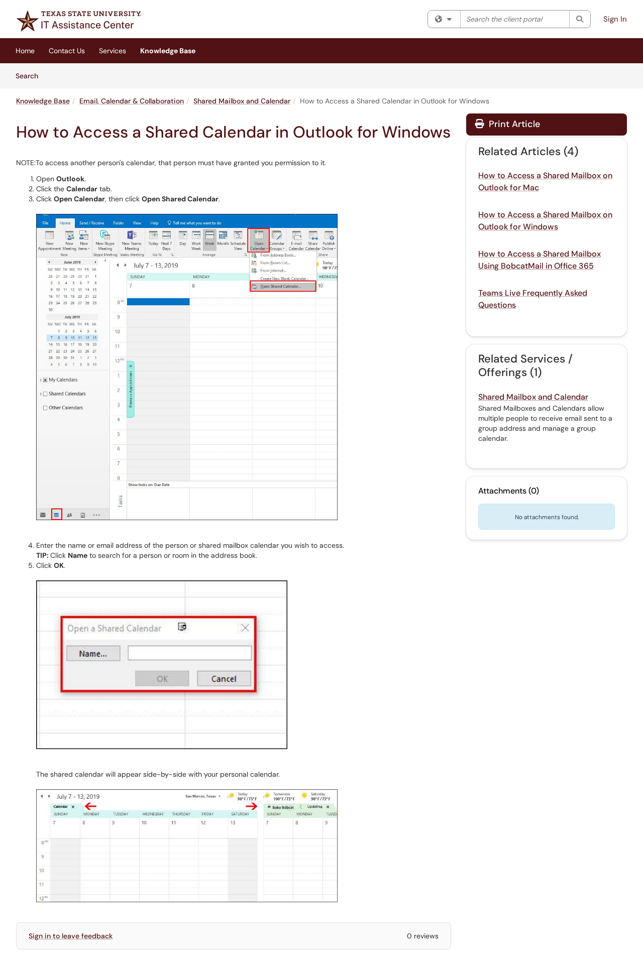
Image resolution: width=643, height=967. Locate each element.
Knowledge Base (167, 50)
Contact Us (67, 50)
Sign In (615, 19)
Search (30, 75)
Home (25, 50)
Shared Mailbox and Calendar (241, 100)
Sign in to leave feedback (71, 935)
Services (112, 50)
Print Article (513, 124)
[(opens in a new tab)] (79, 21)
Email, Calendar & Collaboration (131, 100)
